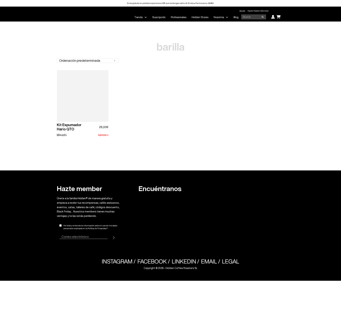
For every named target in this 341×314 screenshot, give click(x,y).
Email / (210, 261)
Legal (230, 261)
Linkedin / (185, 261)
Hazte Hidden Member (258, 11)
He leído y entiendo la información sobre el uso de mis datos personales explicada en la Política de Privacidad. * (90, 227)
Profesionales (178, 17)
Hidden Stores (200, 17)
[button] (103, 134)
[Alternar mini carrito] (279, 17)
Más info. (62, 135)
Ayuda (242, 11)
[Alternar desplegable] (145, 17)
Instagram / (119, 261)
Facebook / (153, 261)
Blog (236, 17)
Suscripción (159, 17)
